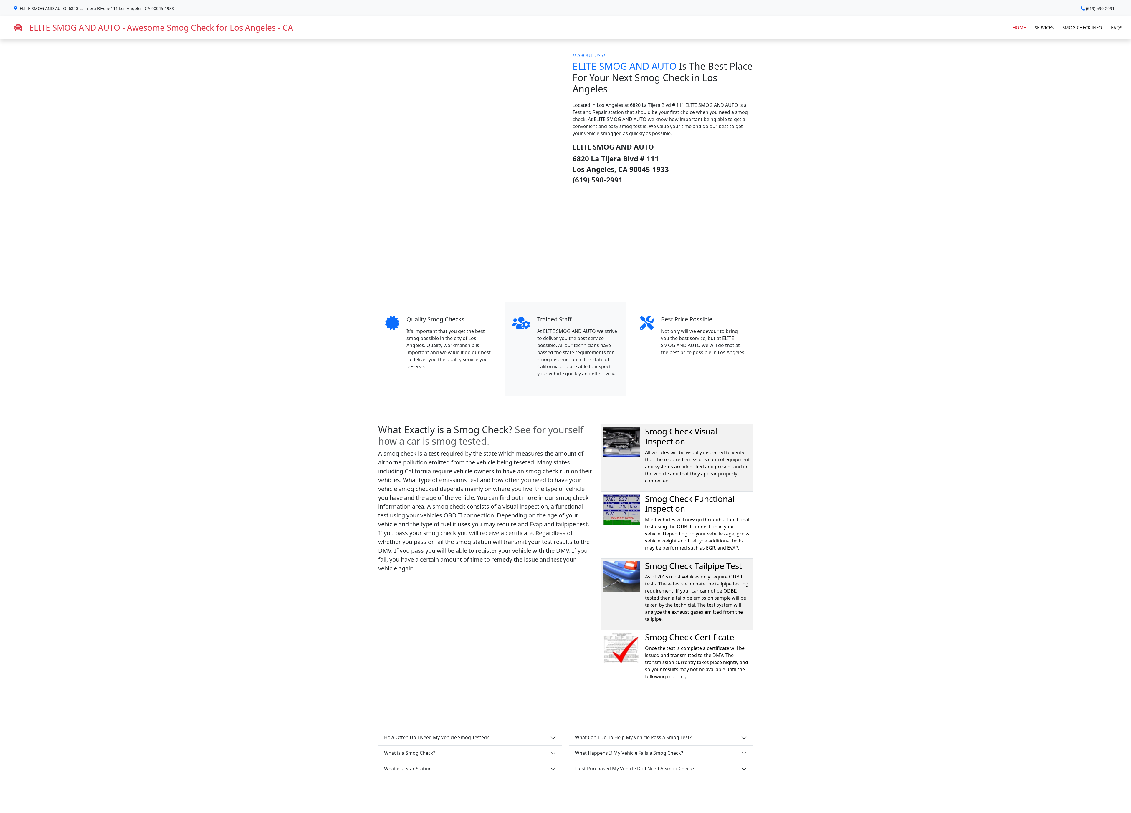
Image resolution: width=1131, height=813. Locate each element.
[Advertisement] (565, 243)
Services (1044, 27)
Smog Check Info (1082, 27)
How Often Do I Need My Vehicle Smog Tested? (436, 737)
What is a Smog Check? (409, 753)
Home (1019, 27)
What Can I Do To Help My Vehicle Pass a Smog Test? (633, 737)
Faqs (1116, 27)
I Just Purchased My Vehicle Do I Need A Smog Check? (634, 768)
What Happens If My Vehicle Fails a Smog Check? (629, 753)
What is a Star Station (408, 768)
